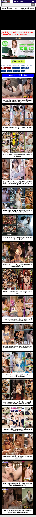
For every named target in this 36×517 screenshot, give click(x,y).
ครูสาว (4, 71)
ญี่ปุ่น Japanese (6, 68)
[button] (33, 1)
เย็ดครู (23, 71)
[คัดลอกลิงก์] (18, 62)
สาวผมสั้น (16, 71)
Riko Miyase (16, 68)
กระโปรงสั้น (25, 68)
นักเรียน (9, 71)
